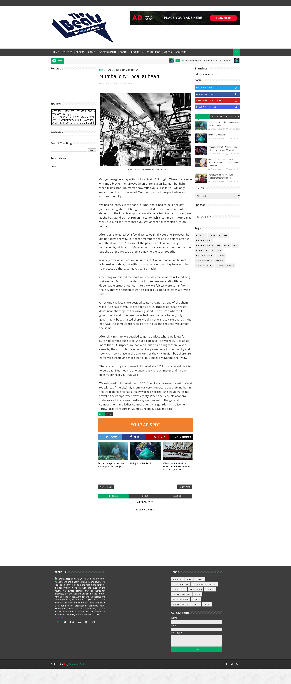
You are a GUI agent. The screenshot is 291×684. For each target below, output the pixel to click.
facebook (176, 496)
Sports (80, 52)
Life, (130, 83)
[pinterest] (94, 622)
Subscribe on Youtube (208, 101)
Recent (202, 116)
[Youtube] (221, 664)
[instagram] (86, 622)
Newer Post (106, 486)
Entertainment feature (208, 245)
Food (227, 245)
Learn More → (62, 617)
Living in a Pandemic (141, 463)
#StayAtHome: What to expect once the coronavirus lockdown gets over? (177, 466)
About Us (181, 52)
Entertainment (107, 52)
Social (124, 52)
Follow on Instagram (208, 107)
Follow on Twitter (206, 88)
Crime (91, 52)
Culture (223, 235)
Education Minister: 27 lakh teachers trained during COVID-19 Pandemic (223, 162)
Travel (219, 265)
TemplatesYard (76, 664)
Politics (67, 52)
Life (163, 61)
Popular (217, 116)
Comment (185, 437)
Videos (168, 52)
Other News (153, 52)
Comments (232, 116)
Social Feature (204, 260)
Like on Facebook (206, 94)
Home (56, 52)
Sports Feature (204, 265)
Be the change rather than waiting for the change (191, 60)
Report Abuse (58, 158)
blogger (113, 496)
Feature (136, 52)
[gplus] (72, 622)
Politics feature (205, 255)
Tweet (114, 437)
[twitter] (65, 622)
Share (137, 437)
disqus (145, 496)
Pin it (161, 437)
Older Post (184, 486)
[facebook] (58, 622)
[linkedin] (79, 622)
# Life (108, 414)
